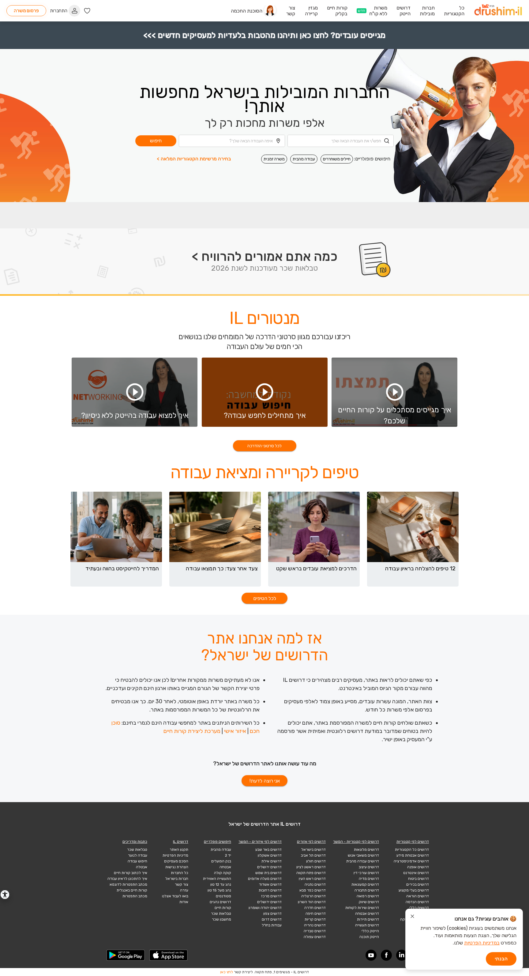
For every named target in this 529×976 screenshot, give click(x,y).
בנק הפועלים (221, 861)
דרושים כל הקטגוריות (412, 849)
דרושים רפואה (368, 896)
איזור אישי (235, 731)
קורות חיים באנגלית (132, 890)
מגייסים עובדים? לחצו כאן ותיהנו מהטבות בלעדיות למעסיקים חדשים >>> (264, 35)
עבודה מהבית (304, 159)
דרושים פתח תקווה (311, 873)
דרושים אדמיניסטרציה (411, 861)
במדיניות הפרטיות (482, 943)
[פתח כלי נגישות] (5, 894)
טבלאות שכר (221, 913)
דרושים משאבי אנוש (363, 855)
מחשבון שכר (221, 919)
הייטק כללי (370, 931)
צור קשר (181, 884)
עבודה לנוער (137, 855)
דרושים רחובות (270, 890)
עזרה (184, 890)
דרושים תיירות (368, 919)
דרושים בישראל (313, 849)
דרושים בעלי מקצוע (414, 890)
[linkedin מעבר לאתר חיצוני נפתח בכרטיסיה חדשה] (401, 955)
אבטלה (141, 867)
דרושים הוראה (417, 896)
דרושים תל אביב (313, 855)
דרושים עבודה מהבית (362, 861)
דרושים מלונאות (366, 849)
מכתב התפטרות (134, 896)
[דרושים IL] (498, 11)
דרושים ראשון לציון (311, 867)
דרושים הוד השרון (312, 902)
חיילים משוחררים (337, 159)
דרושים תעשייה (367, 925)
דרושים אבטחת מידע (412, 855)
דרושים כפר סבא (312, 890)
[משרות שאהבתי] (87, 11)
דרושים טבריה (315, 931)
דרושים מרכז (271, 896)
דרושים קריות (315, 919)
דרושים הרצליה (313, 896)
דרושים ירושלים (269, 867)
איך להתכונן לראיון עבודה (127, 879)
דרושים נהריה (315, 925)
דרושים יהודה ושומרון (265, 908)
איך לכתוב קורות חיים (130, 873)
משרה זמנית (274, 159)
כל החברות (179, 873)
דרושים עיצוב (369, 867)
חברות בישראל (176, 879)
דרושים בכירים (417, 884)
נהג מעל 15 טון (219, 890)
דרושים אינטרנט (416, 873)
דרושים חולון (316, 861)
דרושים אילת (271, 861)
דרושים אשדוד (270, 884)
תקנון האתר (179, 849)
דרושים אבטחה (367, 913)
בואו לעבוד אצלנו (175, 896)
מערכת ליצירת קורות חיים (191, 731)
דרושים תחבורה (367, 890)
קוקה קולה (222, 873)
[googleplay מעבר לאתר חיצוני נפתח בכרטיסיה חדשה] (126, 955)
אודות (183, 902)
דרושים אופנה (418, 867)
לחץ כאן (226, 972)
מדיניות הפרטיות (175, 855)
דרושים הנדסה (417, 902)
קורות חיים (223, 908)
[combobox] (340, 141)
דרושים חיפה (316, 913)
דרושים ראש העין (312, 879)
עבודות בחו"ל (272, 925)
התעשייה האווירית (217, 879)
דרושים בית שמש (268, 873)
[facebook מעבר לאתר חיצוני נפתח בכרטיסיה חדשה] (386, 955)
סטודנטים (223, 896)
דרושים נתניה (315, 884)
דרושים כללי (419, 908)
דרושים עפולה (315, 937)
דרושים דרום (272, 919)
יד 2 (228, 855)
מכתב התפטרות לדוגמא (128, 884)
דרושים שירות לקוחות (362, 908)
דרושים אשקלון (270, 855)
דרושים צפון (272, 913)
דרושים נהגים (220, 902)
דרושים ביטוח (418, 879)
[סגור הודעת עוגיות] (412, 917)
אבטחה (225, 867)
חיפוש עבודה (137, 861)
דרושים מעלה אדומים (265, 879)
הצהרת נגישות (176, 867)
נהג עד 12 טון (220, 884)
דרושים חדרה (315, 908)
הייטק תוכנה (369, 937)
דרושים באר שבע (268, 849)
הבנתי (501, 959)
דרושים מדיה (369, 879)
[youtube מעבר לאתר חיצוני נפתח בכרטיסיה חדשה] (371, 955)
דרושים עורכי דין (366, 873)
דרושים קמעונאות (365, 884)
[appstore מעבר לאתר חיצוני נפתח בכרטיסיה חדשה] (169, 955)
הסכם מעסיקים (176, 861)
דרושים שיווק (369, 902)
